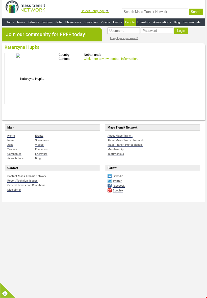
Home (10, 22)
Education (91, 22)
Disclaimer (14, 189)
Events (117, 22)
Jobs (59, 22)
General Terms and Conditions (26, 185)
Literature (143, 22)
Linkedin (118, 176)
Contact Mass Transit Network (26, 176)
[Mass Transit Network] (25, 7)
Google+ (118, 190)
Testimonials (191, 22)
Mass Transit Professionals (125, 144)
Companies (14, 154)
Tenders (47, 22)
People (130, 22)
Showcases (73, 22)
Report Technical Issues (22, 180)
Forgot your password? (124, 38)
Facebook (119, 185)
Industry (33, 22)
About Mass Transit (120, 135)
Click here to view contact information (111, 59)
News (21, 22)
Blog (177, 22)
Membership (115, 149)
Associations (162, 22)
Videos (105, 22)
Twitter (117, 181)
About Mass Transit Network (126, 140)
